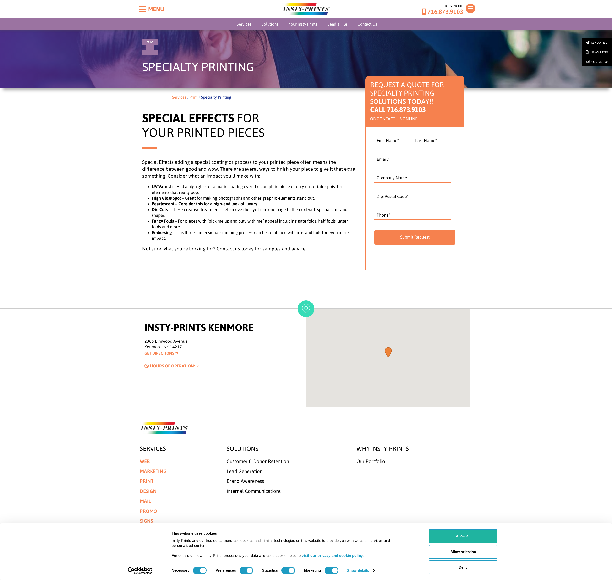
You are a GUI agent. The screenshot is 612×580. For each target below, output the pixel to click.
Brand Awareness (245, 481)
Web (145, 461)
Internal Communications (254, 491)
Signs (146, 521)
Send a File (337, 24)
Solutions (270, 24)
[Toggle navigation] (470, 8)
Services (244, 24)
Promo (148, 511)
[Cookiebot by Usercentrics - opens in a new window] (140, 570)
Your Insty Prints (303, 24)
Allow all (463, 536)
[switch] (246, 570)
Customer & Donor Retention (258, 461)
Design (148, 491)
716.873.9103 (445, 11)
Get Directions (159, 353)
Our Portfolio (370, 461)
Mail (145, 501)
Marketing (153, 471)
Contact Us (367, 24)
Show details (358, 571)
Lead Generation (244, 471)
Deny (463, 567)
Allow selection (463, 552)
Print (194, 97)
